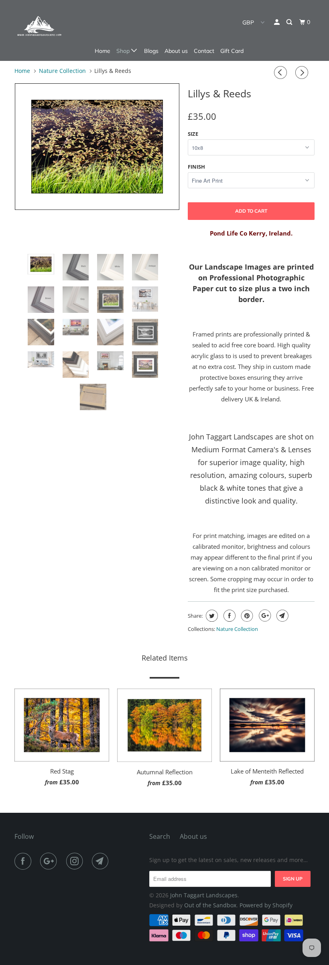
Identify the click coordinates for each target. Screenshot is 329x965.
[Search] (290, 22)
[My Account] (277, 22)
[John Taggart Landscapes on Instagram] (76, 861)
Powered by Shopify (266, 905)
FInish (196, 166)
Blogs (151, 50)
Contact (204, 50)
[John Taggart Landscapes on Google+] (50, 861)
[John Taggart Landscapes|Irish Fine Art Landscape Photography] (97, 146)
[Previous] (281, 72)
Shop (123, 50)
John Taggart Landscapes (204, 895)
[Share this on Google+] (264, 616)
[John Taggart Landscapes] (39, 26)
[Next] (303, 72)
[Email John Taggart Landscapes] (102, 861)
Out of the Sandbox (210, 905)
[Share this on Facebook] (228, 616)
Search (159, 836)
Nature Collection (237, 629)
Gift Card (232, 50)
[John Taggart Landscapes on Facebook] (24, 861)
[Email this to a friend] (281, 616)
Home (102, 50)
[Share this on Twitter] (211, 616)
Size (193, 133)
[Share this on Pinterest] (246, 616)
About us (176, 50)
